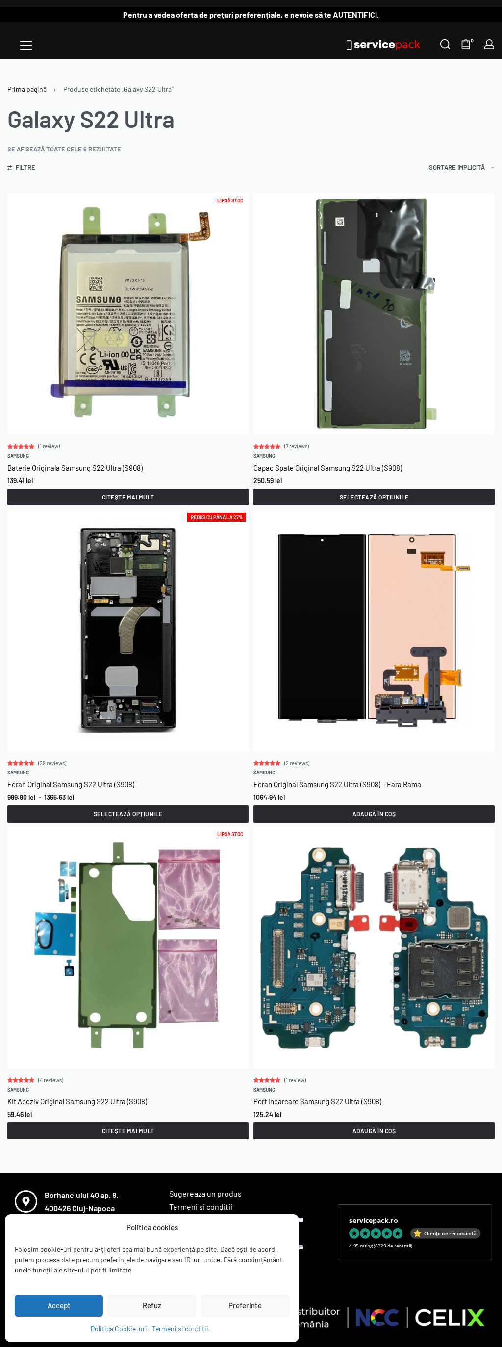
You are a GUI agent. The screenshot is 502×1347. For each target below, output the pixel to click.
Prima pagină (27, 89)
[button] (374, 813)
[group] (374, 313)
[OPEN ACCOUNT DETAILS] (489, 44)
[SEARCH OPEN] (445, 44)
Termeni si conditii (180, 1328)
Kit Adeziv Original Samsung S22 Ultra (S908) (77, 1101)
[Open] (26, 45)
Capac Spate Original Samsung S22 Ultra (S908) (327, 467)
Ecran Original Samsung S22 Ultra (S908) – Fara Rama (337, 784)
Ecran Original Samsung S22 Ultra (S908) (70, 784)
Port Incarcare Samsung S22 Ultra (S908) (317, 1101)
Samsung (18, 455)
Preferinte (245, 1305)
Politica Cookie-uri (119, 1328)
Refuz (152, 1305)
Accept (59, 1305)
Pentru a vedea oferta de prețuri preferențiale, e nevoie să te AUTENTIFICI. (251, 14)
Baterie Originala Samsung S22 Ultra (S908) (75, 467)
